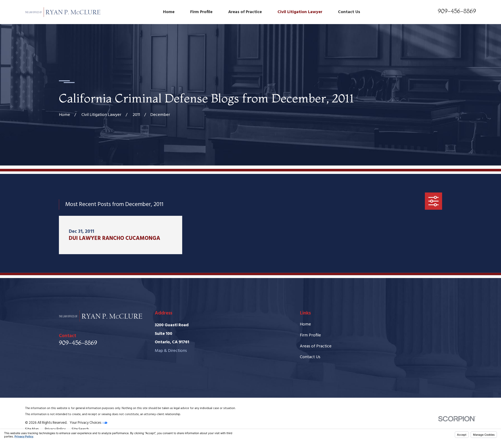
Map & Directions (171, 350)
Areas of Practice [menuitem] (245, 12)
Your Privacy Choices (86, 423)
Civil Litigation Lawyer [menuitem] (300, 12)
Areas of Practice (316, 346)
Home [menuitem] (169, 12)
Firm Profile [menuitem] (201, 12)
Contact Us (310, 357)
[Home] (63, 12)
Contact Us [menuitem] (349, 12)
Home (305, 324)
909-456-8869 (457, 11)
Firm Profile (310, 335)
